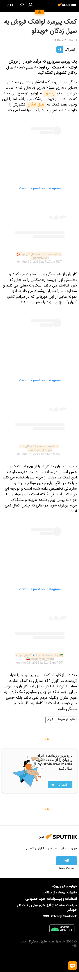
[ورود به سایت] (30, 4)
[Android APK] (62, 929)
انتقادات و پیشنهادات (62, 899)
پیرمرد (49, 93)
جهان (74, 848)
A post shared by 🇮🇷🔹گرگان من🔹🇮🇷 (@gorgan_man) (39, 657)
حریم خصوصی (35, 899)
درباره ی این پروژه (64, 886)
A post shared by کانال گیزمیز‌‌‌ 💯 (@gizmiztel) (38, 256)
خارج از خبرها (66, 719)
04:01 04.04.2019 (65, 41)
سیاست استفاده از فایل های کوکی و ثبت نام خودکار (47, 907)
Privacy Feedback (64, 916)
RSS (46, 916)
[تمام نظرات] (72, 965)
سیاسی (52, 848)
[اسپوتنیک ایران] (68, 7)
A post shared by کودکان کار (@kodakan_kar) (38, 448)
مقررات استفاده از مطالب (60, 892)
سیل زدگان (36, 105)
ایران (50, 719)
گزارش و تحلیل (35, 848)
